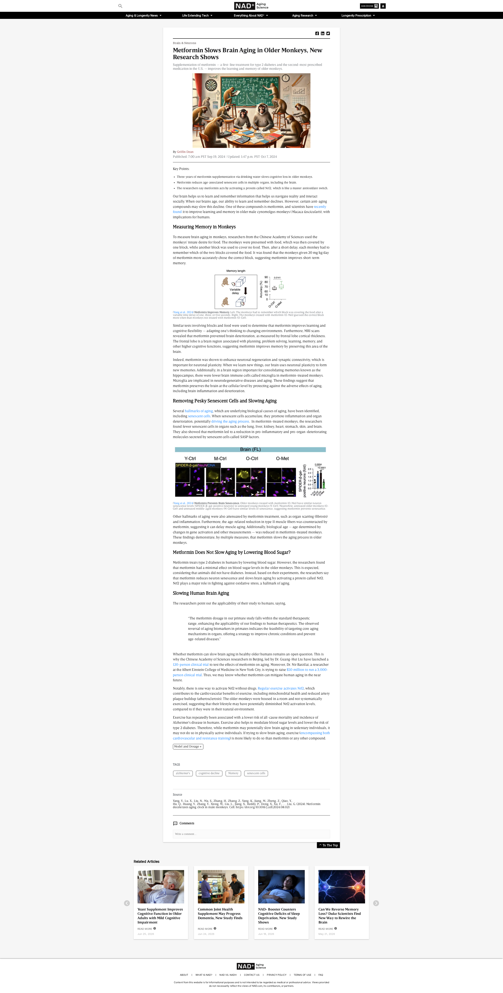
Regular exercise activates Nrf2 (281, 688)
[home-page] (251, 6)
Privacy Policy (276, 974)
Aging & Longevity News (142, 15)
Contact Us (252, 974)
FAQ (321, 974)
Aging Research (302, 15)
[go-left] (127, 903)
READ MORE (145, 928)
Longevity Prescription (356, 15)
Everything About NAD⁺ (249, 15)
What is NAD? (204, 974)
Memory (233, 773)
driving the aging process (230, 421)
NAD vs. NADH (228, 974)
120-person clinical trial (191, 665)
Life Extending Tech (195, 15)
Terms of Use (302, 974)
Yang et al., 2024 (183, 312)
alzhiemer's (183, 773)
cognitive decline (209, 773)
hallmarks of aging (199, 411)
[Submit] (120, 6)
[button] (317, 33)
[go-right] (376, 903)
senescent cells (199, 416)
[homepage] (251, 966)
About (184, 974)
